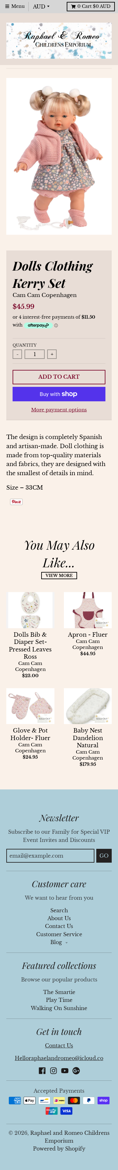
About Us (59, 918)
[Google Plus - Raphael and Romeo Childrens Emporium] (76, 1070)
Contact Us (59, 926)
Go (104, 856)
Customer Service (59, 934)
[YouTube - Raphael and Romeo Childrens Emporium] (65, 1070)
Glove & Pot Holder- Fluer (30, 734)
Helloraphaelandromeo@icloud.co (59, 1058)
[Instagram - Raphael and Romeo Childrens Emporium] (53, 1070)
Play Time (59, 1000)
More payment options (59, 410)
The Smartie (59, 992)
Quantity (25, 345)
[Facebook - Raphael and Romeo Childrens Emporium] (42, 1070)
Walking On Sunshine (59, 1008)
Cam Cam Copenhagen (45, 295)
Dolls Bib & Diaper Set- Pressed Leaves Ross (30, 645)
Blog (57, 942)
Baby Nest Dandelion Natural (88, 738)
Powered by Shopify (59, 1149)
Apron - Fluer (88, 634)
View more (59, 575)
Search (59, 911)
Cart (93, 6)
